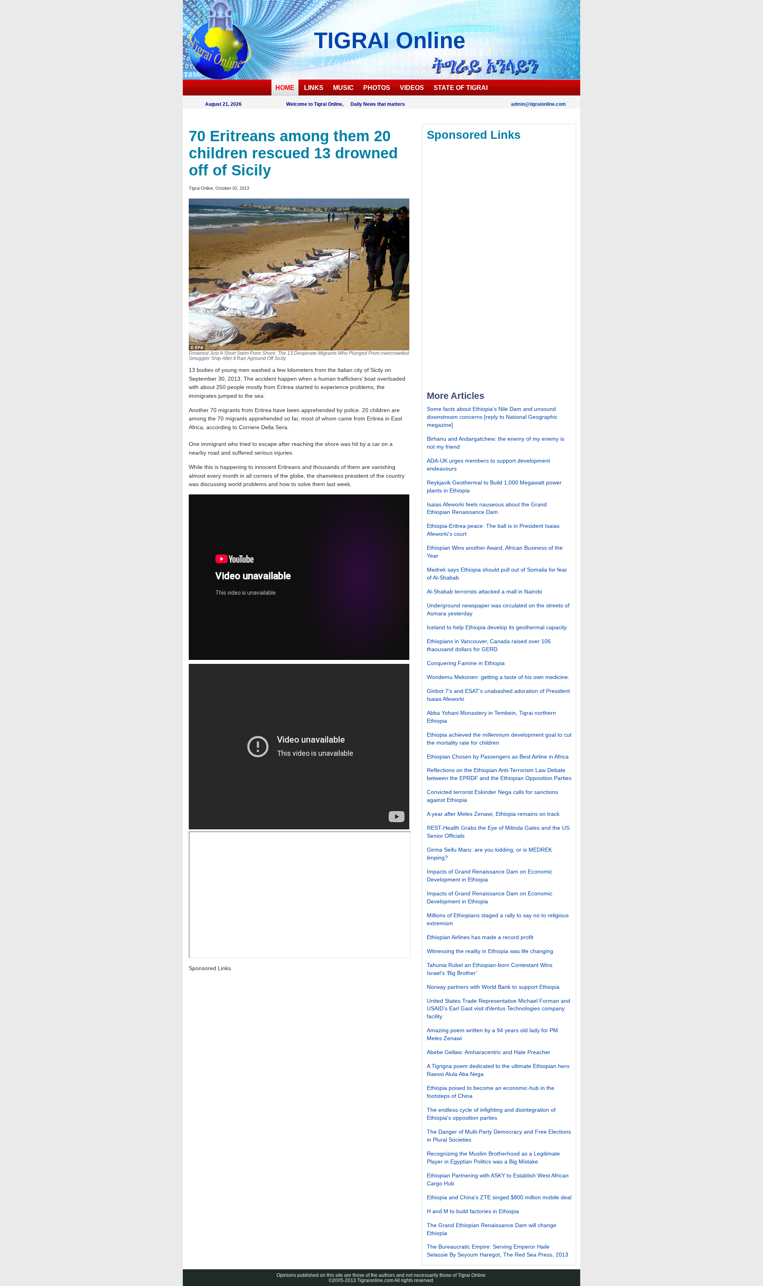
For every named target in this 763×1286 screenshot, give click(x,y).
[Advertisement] (486, 265)
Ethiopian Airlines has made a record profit (480, 937)
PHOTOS (376, 87)
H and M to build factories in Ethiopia (473, 1211)
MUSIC (343, 87)
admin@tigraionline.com (538, 104)
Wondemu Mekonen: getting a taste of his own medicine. (498, 677)
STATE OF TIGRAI (461, 87)
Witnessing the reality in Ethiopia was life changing (490, 951)
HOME (284, 87)
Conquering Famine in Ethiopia (466, 663)
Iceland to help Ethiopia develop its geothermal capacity (497, 627)
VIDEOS (412, 87)
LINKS (313, 87)
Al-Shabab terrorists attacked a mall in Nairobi (484, 591)
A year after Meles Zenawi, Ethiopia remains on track (493, 814)
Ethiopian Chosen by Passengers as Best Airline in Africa (498, 756)
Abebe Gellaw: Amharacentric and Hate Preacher (488, 1052)
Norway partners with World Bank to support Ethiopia (493, 987)
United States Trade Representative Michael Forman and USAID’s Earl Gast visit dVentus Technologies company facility (498, 1009)
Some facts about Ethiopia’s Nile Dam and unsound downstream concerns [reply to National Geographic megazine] (492, 417)
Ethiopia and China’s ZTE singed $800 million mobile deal (499, 1197)
